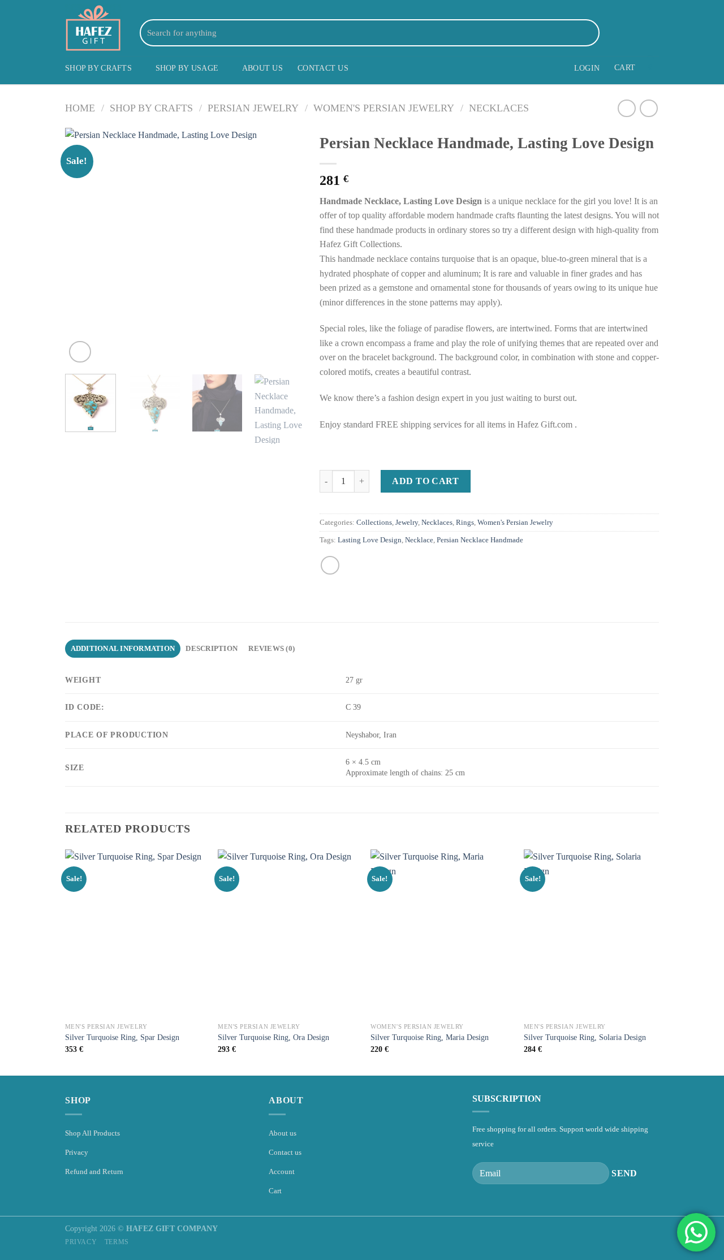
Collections (374, 523)
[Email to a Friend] (330, 565)
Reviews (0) (271, 649)
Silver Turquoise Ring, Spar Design (122, 1037)
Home (80, 108)
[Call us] (651, 32)
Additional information (123, 649)
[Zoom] (80, 352)
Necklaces (499, 108)
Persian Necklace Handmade (480, 540)
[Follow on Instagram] (622, 32)
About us (282, 1133)
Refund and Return (94, 1171)
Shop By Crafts (151, 108)
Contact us (285, 1152)
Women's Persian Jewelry (383, 108)
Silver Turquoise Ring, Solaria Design (585, 1037)
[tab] (122, 649)
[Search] (589, 32)
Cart (275, 1190)
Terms (117, 1242)
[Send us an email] (636, 32)
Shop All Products (92, 1133)
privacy (81, 1242)
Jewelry (406, 523)
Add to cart (425, 481)
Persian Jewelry (253, 108)
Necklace (419, 540)
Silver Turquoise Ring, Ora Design (273, 1037)
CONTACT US (323, 67)
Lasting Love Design (370, 540)
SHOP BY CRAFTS (98, 67)
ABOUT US (262, 67)
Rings (465, 523)
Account (282, 1171)
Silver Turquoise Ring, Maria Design (429, 1037)
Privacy (76, 1152)
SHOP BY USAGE (187, 67)
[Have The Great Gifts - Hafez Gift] (93, 27)
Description (212, 649)
